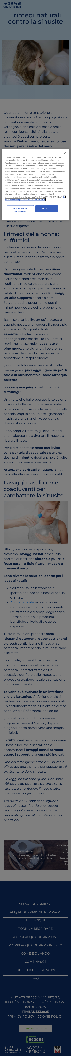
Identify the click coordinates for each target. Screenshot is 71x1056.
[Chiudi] (64, 153)
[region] (35, 184)
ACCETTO (47, 209)
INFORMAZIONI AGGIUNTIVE (20, 210)
